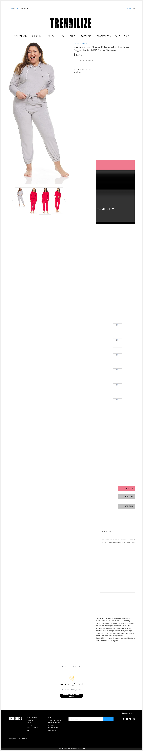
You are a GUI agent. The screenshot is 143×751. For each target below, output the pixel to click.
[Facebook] (116, 8)
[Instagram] (123, 8)
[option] (21, 197)
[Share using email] (92, 60)
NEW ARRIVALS (32, 718)
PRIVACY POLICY (54, 723)
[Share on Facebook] (81, 60)
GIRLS (29, 723)
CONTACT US (53, 728)
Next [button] (65, 201)
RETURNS (51, 725)
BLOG (50, 718)
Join (16, 8)
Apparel (84, 43)
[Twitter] (113, 8)
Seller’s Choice (80, 748)
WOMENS (30, 720)
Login (10, 8)
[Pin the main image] (86, 60)
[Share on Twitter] (83, 60)
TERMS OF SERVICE (55, 720)
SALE (29, 730)
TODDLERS (31, 725)
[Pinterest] (119, 8)
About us (129, 489)
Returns (129, 506)
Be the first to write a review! (71, 696)
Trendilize (77, 43)
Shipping (129, 496)
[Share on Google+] (89, 60)
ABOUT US (52, 730)
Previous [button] (12, 201)
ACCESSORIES (32, 728)
